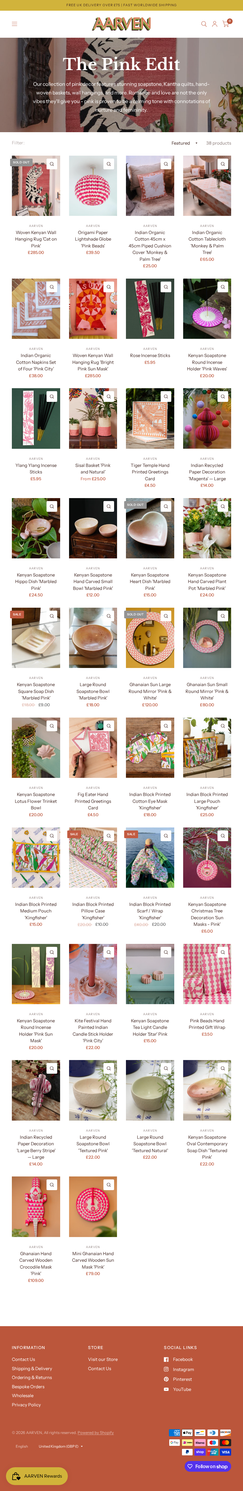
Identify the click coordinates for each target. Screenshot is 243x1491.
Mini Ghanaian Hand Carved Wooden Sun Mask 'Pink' (93, 1260)
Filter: (18, 143)
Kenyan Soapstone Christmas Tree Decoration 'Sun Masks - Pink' (207, 914)
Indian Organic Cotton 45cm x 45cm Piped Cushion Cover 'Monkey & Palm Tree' (150, 246)
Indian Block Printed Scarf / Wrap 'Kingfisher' (150, 910)
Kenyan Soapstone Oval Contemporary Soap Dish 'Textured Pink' (207, 1147)
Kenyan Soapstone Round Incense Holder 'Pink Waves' (207, 362)
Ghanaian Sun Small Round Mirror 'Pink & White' (207, 691)
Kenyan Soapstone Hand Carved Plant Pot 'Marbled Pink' (207, 581)
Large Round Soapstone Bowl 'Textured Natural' (150, 1143)
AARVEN (36, 226)
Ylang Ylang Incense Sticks (36, 468)
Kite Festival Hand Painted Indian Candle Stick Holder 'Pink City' (93, 1031)
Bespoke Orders (28, 1386)
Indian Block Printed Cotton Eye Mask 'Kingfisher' (150, 801)
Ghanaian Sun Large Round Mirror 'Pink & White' (150, 691)
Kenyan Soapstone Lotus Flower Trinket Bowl (36, 801)
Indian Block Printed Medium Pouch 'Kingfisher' (36, 910)
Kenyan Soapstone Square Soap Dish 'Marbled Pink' (36, 691)
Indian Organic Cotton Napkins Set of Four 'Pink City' (36, 362)
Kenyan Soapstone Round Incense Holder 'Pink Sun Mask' (36, 1031)
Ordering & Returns (32, 1377)
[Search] (204, 24)
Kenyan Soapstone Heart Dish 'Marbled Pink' (150, 581)
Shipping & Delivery (32, 1368)
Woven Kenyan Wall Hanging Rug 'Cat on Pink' (36, 239)
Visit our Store (103, 1359)
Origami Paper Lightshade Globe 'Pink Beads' (93, 239)
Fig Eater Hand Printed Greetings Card (93, 801)
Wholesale (22, 1395)
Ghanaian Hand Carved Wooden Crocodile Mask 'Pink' (35, 1264)
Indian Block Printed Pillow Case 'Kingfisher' (93, 910)
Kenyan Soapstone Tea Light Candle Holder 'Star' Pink (150, 1027)
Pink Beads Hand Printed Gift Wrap (207, 1024)
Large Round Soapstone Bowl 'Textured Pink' (93, 1143)
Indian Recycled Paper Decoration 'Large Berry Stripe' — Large (36, 1147)
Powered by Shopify (96, 1432)
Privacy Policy (26, 1405)
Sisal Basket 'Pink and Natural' (93, 468)
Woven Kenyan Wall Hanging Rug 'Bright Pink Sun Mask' (93, 362)
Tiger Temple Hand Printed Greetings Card (150, 471)
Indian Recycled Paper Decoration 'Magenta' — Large (207, 471)
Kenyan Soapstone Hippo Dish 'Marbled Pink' (36, 581)
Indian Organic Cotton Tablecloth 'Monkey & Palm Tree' (207, 242)
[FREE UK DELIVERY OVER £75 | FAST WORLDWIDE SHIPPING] (121, 5)
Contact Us (23, 1359)
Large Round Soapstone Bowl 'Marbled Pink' (93, 691)
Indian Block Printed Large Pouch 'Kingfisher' (207, 801)
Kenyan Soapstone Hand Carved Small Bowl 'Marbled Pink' (93, 581)
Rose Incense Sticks (150, 355)
